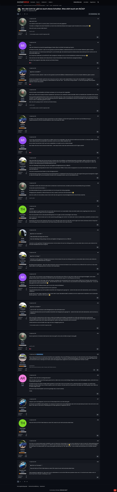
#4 (98, 89)
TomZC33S (33, 276)
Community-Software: (59, 490)
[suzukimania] (23, 2)
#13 (98, 303)
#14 (98, 333)
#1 (98, 18)
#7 (98, 158)
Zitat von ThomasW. (36, 465)
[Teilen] (99, 14)
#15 (98, 354)
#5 (98, 116)
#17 (98, 399)
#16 (98, 375)
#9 (98, 206)
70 (24, 14)
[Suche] (98, 2)
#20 (98, 461)
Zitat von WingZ (35, 256)
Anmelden (86, 2)
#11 (98, 252)
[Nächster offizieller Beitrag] (94, 370)
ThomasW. (69, 446)
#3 (98, 68)
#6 (98, 137)
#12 (98, 274)
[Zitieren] (97, 37)
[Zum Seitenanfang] (115, 490)
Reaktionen (20, 33)
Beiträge (19, 34)
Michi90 (32, 208)
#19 (98, 440)
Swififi (24, 10)
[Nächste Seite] (27, 14)
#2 (98, 42)
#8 (98, 183)
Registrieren (93, 2)
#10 (98, 230)
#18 (98, 420)
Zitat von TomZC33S (36, 233)
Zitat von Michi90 (36, 71)
